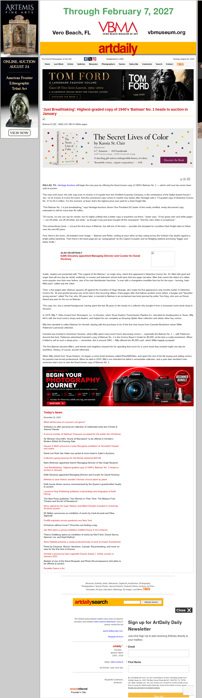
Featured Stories (131, 586)
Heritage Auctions (66, 185)
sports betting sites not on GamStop (118, 631)
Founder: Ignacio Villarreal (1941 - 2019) (118, 653)
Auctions (142, 586)
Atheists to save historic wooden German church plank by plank (75, 479)
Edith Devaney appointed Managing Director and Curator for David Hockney (81, 474)
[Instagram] (94, 60)
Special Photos (101, 586)
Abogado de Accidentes (118, 637)
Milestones (113, 583)
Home (47, 64)
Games (122, 64)
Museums (93, 64)
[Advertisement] (157, 433)
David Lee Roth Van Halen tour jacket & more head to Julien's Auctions (79, 453)
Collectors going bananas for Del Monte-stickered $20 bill (72, 458)
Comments (147, 64)
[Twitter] (90, 60)
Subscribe (133, 64)
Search (159, 64)
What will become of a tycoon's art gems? (64, 422)
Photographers (108, 64)
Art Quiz (99, 589)
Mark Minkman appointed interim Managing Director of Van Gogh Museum (81, 462)
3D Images (127, 589)
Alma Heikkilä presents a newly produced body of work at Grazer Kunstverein (82, 542)
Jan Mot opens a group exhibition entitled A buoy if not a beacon (76, 530)
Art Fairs (150, 586)
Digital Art (123, 583)
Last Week (58, 64)
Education (108, 589)
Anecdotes (90, 589)
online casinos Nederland (104, 622)
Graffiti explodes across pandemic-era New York (68, 520)
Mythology (117, 589)
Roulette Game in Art (54, 568)
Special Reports (116, 586)
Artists (70, 64)
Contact (169, 64)
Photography (144, 583)
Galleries (81, 64)
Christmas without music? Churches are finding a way (70, 525)
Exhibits (98, 583)
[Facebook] (86, 60)
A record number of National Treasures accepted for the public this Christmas (82, 434)
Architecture (133, 583)
